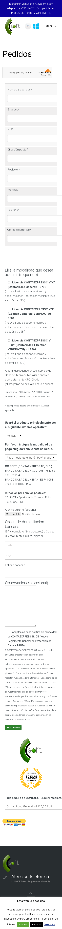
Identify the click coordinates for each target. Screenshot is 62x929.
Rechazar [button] (36, 924)
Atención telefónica (30, 876)
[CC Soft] (22, 26)
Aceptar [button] (23, 924)
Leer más (49, 924)
